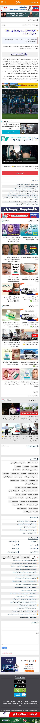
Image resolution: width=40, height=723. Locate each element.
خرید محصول (20, 173)
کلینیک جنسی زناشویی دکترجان (30, 491)
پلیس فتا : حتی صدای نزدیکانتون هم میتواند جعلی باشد (24, 191)
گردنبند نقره (18, 466)
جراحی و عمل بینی (22, 508)
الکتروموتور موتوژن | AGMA (30, 512)
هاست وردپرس (12, 498)
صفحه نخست (34, 701)
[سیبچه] (20, 682)
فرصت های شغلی (34, 703)
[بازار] (20, 690)
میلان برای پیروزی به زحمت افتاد (28, 530)
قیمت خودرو (33, 545)
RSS (20, 705)
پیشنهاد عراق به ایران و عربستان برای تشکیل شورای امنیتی (24, 602)
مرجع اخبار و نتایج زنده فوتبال (18, 473)
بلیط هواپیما (22, 463)
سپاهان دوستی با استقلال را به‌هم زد (28, 617)
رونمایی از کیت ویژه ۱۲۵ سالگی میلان (26, 521)
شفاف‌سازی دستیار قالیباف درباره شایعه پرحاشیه (26, 569)
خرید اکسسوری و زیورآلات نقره (30, 470)
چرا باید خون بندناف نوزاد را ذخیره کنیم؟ (28, 186)
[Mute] (25, 133)
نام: (37, 626)
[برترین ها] (18, 2)
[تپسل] (2, 121)
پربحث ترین (4, 557)
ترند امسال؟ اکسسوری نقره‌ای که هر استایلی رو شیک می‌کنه (23, 193)
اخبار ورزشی (20, 701)
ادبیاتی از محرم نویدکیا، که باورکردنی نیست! (27, 608)
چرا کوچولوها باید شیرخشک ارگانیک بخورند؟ (27, 204)
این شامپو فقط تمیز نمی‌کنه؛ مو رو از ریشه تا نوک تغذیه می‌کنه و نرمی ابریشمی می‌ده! (20, 199)
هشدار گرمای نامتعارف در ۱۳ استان (29, 590)
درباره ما (13, 701)
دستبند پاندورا (16, 470)
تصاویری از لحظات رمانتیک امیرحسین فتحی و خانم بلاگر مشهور (22, 614)
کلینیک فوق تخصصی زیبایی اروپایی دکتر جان (26, 487)
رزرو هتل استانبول (8, 477)
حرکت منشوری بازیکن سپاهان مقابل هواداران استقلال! (24, 581)
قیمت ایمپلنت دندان (32, 463)
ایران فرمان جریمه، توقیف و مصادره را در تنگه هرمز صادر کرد (24, 593)
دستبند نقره (26, 466)
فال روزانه (14, 549)
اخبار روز (27, 701)
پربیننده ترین (14, 557)
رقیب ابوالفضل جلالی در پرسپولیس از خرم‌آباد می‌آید (25, 599)
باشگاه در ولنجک (15, 480)
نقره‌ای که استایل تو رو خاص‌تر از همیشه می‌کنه (26, 189)
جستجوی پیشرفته (7, 703)
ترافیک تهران (33, 549)
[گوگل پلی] (20, 686)
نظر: (37, 633)
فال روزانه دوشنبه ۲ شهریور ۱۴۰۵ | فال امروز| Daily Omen (24, 566)
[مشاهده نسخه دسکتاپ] (2, 2)
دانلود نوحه (21, 498)
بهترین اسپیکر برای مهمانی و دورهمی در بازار (27, 184)
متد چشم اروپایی (33, 480)
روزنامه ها (33, 542)
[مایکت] (20, 695)
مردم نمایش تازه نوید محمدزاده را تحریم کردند (26, 584)
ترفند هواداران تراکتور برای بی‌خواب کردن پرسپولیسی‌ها (24, 611)
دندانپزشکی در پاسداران (32, 498)
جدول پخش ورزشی (12, 552)
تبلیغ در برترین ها (24, 703)
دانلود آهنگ (6, 473)
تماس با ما (7, 701)
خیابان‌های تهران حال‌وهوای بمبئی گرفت (27, 605)
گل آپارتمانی (24, 480)
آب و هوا (14, 545)
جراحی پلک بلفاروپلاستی (31, 484)
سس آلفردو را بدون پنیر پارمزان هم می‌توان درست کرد (24, 563)
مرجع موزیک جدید (33, 473)
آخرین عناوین (34, 557)
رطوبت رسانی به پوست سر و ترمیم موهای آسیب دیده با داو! (23, 195)
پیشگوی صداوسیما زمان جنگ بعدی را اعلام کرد (25, 578)
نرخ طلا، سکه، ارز (12, 542)
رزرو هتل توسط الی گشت (31, 477)
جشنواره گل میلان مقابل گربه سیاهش (26, 524)
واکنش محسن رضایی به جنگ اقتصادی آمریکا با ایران (25, 572)
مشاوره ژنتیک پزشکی (14, 491)
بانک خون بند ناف (33, 508)
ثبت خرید (11, 132)
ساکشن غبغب (34, 466)
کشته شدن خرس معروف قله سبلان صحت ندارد (26, 575)
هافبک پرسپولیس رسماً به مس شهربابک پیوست (26, 596)
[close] (1, 710)
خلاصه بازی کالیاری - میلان (29, 533)
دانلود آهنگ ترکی (13, 501)
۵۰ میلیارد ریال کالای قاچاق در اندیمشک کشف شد (26, 587)
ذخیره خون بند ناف (33, 494)
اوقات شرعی (33, 552)
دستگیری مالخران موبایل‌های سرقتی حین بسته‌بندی (25, 560)
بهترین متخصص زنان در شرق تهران (29, 501)
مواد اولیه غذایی (19, 477)
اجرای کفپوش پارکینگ (32, 505)
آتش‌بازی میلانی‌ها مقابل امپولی (28, 527)
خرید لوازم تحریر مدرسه (18, 505)
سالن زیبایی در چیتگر (20, 494)
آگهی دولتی (16, 703)
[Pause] (22, 133)
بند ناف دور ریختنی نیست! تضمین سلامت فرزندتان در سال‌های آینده (21, 202)
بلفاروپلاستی (14, 463)
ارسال (4, 648)
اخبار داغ (24, 557)
